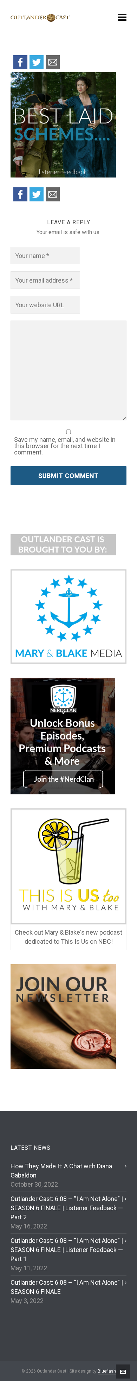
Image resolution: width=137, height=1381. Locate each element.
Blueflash (107, 1371)
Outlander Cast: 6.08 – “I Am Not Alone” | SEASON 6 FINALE (67, 1287)
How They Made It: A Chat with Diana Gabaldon (61, 1170)
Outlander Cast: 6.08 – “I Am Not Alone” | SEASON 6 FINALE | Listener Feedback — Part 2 (67, 1208)
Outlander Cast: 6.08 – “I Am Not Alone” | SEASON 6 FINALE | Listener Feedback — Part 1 (67, 1250)
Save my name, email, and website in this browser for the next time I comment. (65, 446)
